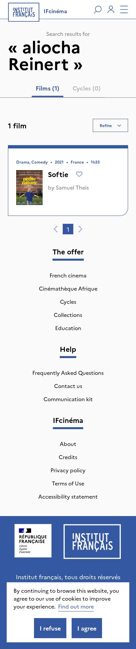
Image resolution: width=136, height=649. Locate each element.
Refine (106, 125)
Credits (68, 456)
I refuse (50, 628)
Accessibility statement (68, 496)
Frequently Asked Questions (68, 372)
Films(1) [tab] (47, 88)
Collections (68, 314)
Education (68, 327)
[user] (111, 9)
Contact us (68, 385)
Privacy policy (68, 470)
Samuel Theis (72, 187)
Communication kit (68, 398)
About (68, 443)
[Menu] (124, 9)
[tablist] (68, 89)
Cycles (68, 301)
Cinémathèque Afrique (68, 288)
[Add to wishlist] (79, 174)
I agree (86, 628)
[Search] (98, 9)
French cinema (68, 275)
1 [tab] (68, 229)
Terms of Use (68, 483)
